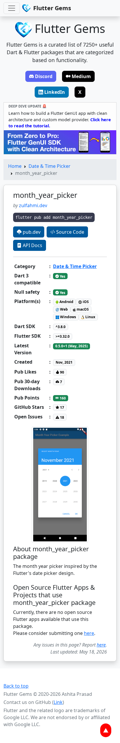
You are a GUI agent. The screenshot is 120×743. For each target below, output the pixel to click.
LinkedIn (54, 92)
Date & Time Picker (49, 166)
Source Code (69, 232)
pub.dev (31, 232)
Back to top (16, 686)
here (89, 633)
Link (58, 702)
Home (15, 166)
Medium (81, 76)
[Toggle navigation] (11, 8)
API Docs (32, 245)
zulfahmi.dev (33, 205)
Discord (43, 76)
